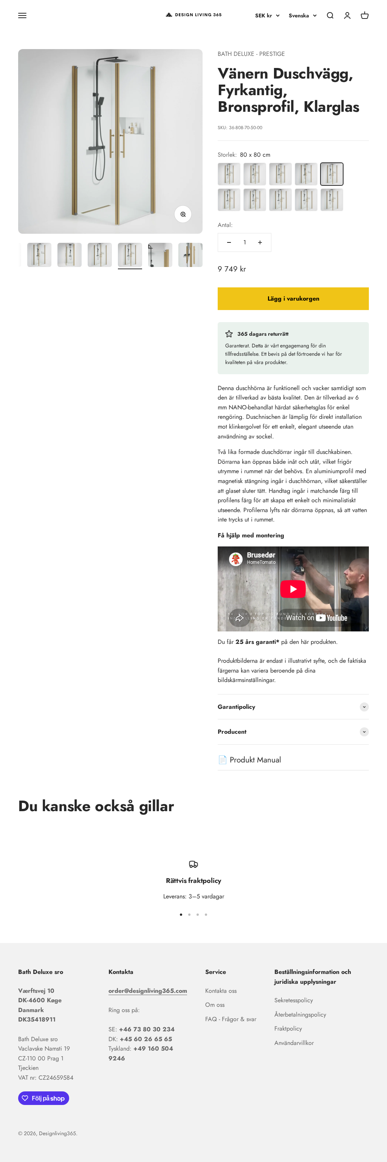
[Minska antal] (229, 242)
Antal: (225, 225)
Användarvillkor (294, 1043)
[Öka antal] (260, 242)
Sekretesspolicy (293, 1000)
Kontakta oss (221, 990)
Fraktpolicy (288, 1028)
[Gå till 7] (190, 256)
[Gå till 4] (100, 256)
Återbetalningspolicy (300, 1014)
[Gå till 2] (39, 256)
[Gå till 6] (160, 256)
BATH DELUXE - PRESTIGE (251, 53)
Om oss (214, 1004)
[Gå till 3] (69, 256)
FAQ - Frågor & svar (230, 1019)
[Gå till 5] (130, 256)
